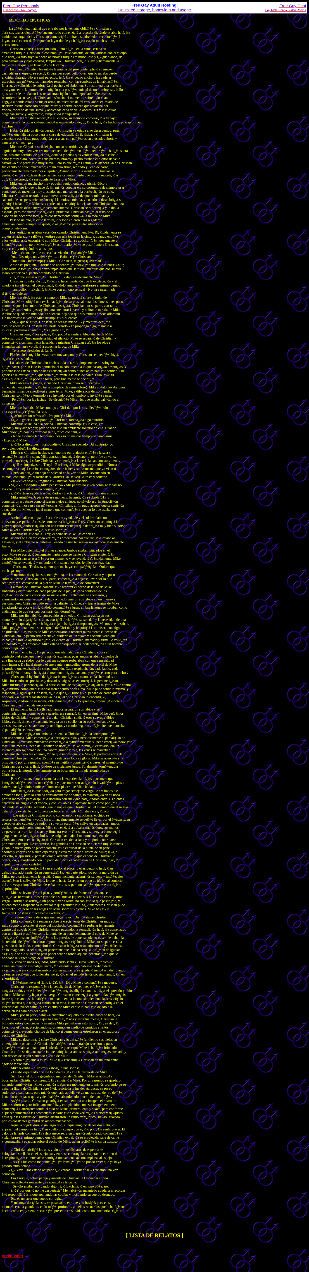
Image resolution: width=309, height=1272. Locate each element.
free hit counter (12, 1256)
